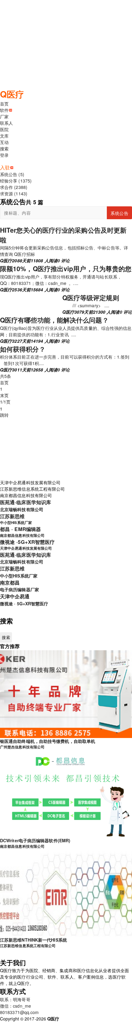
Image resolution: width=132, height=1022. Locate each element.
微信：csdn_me (15, 1006)
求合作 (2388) (13, 187)
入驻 (5, 167)
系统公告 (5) (12, 174)
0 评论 (63, 260)
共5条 (5, 376)
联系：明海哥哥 (15, 999)
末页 (4, 395)
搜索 (4, 149)
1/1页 (5, 402)
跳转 (4, 415)
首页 (4, 382)
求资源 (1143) (13, 193)
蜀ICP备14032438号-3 (82, 1019)
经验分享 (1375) (16, 181)
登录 (4, 155)
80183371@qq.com (19, 1012)
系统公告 (119, 213)
